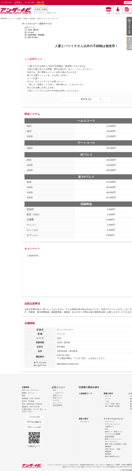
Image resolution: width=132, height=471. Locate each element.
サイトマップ (109, 421)
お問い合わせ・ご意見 (112, 449)
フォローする (35, 417)
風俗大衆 (40, 2)
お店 (108, 13)
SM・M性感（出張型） (113, 406)
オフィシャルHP (35, 427)
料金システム (57, 398)
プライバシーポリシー (112, 424)
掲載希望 (108, 451)
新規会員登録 (109, 437)
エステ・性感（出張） (112, 404)
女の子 (117, 13)
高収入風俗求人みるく (112, 456)
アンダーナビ (6, 2)
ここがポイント (58, 393)
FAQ (106, 429)
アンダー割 (127, 13)
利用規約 (108, 454)
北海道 (37, 9)
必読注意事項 (57, 405)
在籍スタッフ (57, 395)
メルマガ (56, 400)
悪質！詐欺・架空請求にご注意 (116, 444)
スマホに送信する (35, 422)
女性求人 (18, 2)
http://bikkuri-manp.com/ (68, 364)
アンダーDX (29, 2)
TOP (54, 390)
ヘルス (107, 401)
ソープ (107, 399)
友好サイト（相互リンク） (114, 431)
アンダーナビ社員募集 (112, 434)
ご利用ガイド (109, 426)
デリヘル (108, 396)
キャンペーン (57, 403)
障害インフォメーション (113, 439)
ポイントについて (111, 441)
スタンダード (84, 421)
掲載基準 (108, 446)
